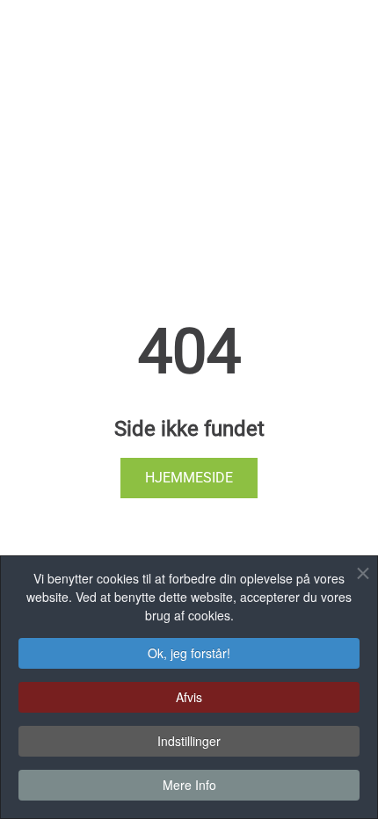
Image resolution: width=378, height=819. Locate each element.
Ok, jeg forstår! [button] (189, 653)
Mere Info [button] (189, 785)
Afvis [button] (189, 697)
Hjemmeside (189, 477)
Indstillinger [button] (189, 741)
